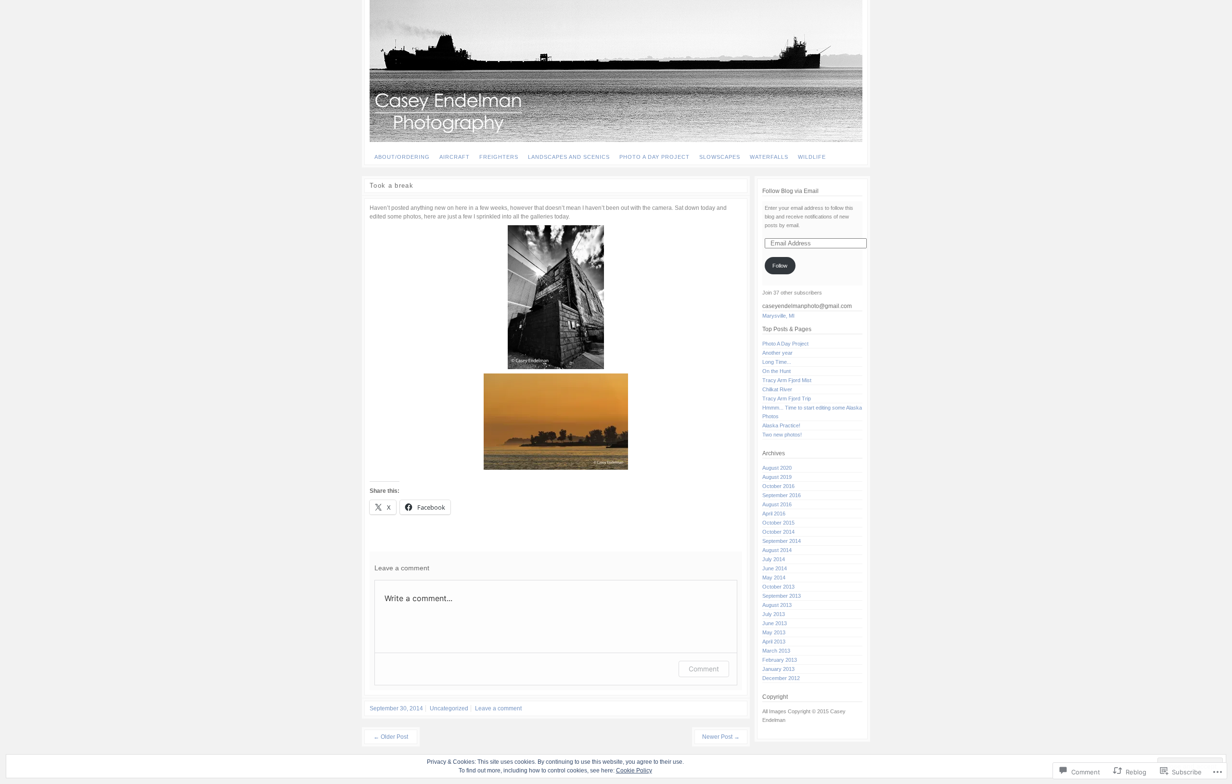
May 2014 (773, 577)
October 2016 (778, 486)
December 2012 (781, 678)
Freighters (498, 157)
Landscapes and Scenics (569, 157)
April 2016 (773, 513)
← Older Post (390, 736)
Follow (779, 266)
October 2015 (778, 523)
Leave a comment (498, 708)
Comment (704, 669)
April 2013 (773, 641)
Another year (777, 353)
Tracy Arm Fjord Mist (786, 380)
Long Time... (776, 362)
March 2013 (776, 651)
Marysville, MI (778, 316)
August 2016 (777, 504)
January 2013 (778, 669)
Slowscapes (719, 157)
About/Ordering (402, 157)
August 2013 (777, 605)
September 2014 (781, 541)
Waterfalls (769, 157)
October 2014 (778, 532)
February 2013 (779, 660)
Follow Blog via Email (790, 191)
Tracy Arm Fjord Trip (786, 398)
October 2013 (778, 587)
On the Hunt (776, 371)
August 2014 (777, 550)
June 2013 (774, 623)
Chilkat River (777, 389)
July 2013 (773, 614)
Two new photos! (782, 434)
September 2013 (781, 596)
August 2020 (777, 468)
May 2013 (773, 632)
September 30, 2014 (396, 708)
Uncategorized (449, 708)
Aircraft (454, 157)
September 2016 (781, 495)
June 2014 (774, 568)
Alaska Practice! (781, 425)
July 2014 (773, 559)
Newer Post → (721, 736)
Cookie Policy (634, 770)
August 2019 (777, 477)
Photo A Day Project (654, 157)
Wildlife (812, 157)
